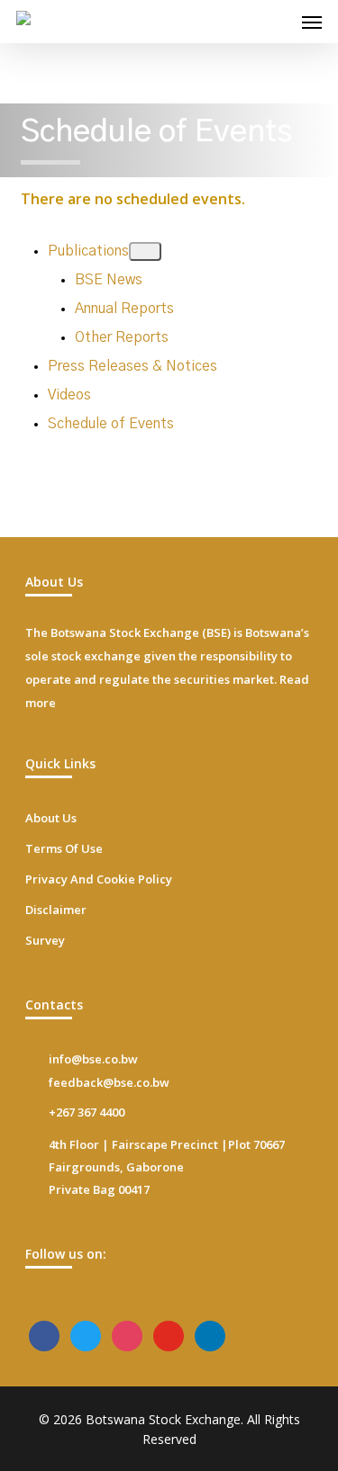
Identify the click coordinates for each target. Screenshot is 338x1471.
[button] (312, 22)
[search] (276, 21)
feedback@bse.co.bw (109, 1082)
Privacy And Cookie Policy (98, 879)
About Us (51, 818)
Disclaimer (56, 909)
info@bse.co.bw (93, 1059)
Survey (45, 940)
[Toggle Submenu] (145, 251)
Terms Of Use (64, 848)
